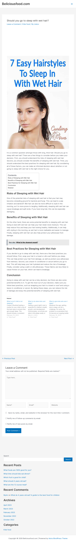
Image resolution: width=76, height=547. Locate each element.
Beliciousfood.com (16, 4)
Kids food (26, 24)
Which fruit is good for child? (15, 477)
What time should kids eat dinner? (17, 474)
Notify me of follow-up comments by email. (24, 418)
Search (6, 456)
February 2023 (9, 512)
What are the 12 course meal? (15, 485)
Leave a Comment (14, 24)
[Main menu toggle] (72, 4)
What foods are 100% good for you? (17, 470)
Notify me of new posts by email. (20, 424)
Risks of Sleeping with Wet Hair (19, 178)
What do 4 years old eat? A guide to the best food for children (35, 495)
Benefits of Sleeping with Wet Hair (20, 180)
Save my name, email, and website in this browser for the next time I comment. (39, 413)
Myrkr (6, 495)
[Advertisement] (38, 41)
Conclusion (12, 185)
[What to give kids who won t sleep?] (59, 309)
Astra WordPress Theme (58, 538)
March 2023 (8, 509)
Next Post (69, 358)
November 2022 (10, 516)
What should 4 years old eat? (15, 481)
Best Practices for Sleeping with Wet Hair (22, 183)
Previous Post (8, 358)
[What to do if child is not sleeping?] (17, 309)
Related (10, 188)
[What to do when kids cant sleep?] (38, 309)
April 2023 (7, 505)
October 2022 (9, 520)
